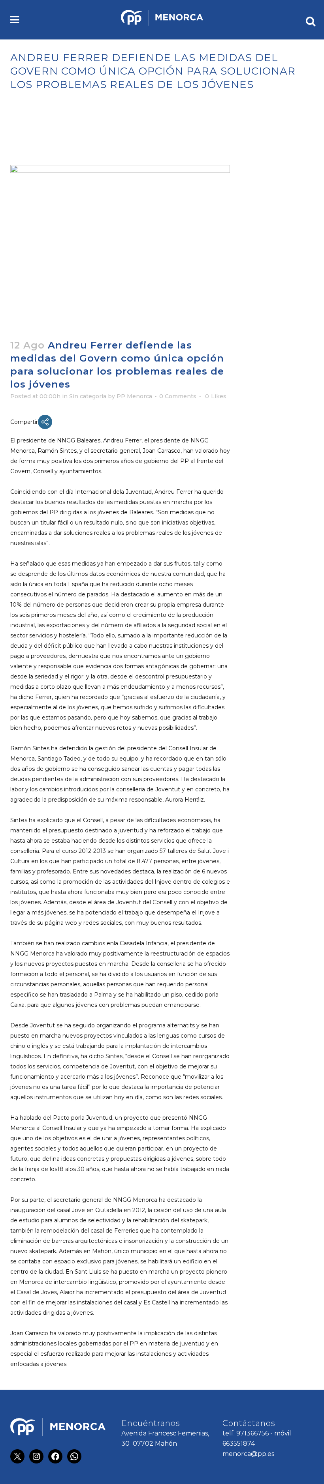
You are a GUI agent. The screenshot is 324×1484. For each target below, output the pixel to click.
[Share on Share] (45, 422)
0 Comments (177, 396)
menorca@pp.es (248, 1454)
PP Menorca (134, 396)
